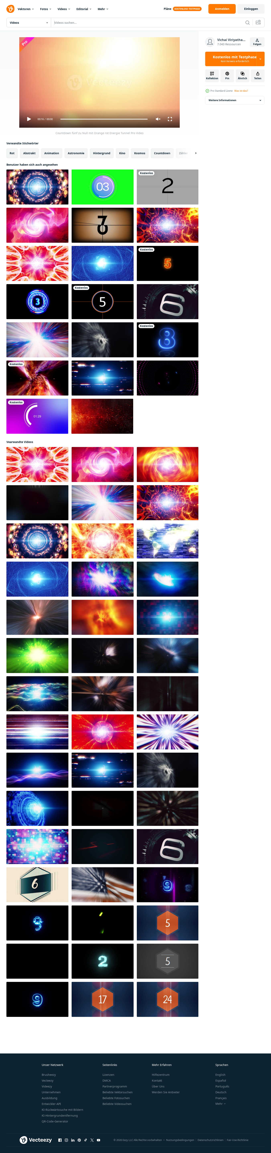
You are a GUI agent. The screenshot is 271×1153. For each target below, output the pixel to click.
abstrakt (29, 153)
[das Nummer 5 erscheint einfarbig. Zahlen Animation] (167, 961)
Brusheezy (49, 1075)
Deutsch (220, 1092)
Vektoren (24, 9)
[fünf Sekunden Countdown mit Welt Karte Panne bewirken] (167, 540)
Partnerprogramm (115, 1086)
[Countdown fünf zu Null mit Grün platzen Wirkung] (37, 655)
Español (220, 1080)
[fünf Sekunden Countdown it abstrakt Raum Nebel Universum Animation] (167, 579)
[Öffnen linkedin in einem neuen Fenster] (72, 1140)
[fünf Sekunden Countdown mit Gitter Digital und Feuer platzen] (167, 808)
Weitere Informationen (222, 100)
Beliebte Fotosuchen (116, 1098)
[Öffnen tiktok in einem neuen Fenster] (85, 1140)
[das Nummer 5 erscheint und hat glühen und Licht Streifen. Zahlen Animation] (167, 922)
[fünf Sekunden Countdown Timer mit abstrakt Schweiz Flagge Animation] (103, 808)
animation (51, 153)
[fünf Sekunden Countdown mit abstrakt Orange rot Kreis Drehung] (103, 731)
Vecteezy (47, 1080)
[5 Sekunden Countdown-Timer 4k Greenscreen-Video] (103, 187)
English (220, 1075)
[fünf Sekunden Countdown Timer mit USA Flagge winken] (103, 884)
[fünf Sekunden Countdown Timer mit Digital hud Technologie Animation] (103, 339)
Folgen (257, 44)
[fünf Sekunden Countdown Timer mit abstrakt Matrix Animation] (167, 693)
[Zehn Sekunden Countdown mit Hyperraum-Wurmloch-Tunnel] (37, 378)
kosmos (139, 153)
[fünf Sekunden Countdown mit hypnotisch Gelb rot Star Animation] (37, 263)
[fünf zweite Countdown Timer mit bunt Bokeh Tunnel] (37, 187)
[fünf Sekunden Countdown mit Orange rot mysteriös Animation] (37, 225)
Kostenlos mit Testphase (235, 59)
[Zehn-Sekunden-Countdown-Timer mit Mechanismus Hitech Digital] (167, 301)
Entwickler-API (51, 1104)
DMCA (107, 1080)
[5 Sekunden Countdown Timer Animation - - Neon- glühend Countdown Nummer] (167, 263)
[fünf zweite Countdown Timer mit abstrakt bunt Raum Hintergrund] (103, 579)
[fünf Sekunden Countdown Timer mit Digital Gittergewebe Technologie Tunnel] (103, 693)
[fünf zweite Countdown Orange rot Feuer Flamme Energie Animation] (103, 540)
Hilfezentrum (161, 1075)
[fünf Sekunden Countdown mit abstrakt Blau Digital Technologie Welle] (37, 693)
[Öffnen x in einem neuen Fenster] (92, 1140)
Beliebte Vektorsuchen (118, 1092)
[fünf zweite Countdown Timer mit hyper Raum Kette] (37, 339)
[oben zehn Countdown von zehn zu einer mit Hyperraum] (103, 846)
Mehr (101, 9)
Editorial (82, 9)
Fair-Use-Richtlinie (237, 1140)
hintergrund (101, 153)
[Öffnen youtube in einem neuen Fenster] (98, 1140)
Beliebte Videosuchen (117, 1104)
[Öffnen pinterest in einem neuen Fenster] (79, 1140)
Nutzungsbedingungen (180, 1140)
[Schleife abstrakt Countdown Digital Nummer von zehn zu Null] (37, 961)
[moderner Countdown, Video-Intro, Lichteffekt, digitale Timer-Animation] (103, 301)
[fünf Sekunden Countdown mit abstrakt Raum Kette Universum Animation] (37, 617)
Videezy (47, 1086)
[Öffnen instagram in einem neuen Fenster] (66, 1140)
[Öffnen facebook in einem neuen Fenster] (60, 1140)
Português (222, 1086)
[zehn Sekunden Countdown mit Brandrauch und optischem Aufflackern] (102, 416)
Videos (62, 9)
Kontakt (157, 1080)
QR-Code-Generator (55, 1121)
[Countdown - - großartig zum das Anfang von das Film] (103, 225)
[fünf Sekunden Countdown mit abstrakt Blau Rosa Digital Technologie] (37, 770)
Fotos (44, 9)
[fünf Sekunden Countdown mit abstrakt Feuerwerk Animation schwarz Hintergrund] (103, 655)
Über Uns (158, 1086)
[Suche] (247, 22)
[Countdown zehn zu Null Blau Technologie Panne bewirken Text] (37, 922)
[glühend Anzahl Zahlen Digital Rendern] (103, 961)
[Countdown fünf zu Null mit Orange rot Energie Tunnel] (167, 464)
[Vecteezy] (10, 9)
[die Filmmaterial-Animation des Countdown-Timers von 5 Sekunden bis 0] (167, 187)
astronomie (76, 153)
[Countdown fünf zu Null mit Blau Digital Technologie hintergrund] (37, 808)
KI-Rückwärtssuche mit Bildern (62, 1110)
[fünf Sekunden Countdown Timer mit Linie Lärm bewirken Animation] (37, 731)
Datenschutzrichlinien (210, 1140)
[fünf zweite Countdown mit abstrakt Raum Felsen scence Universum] (167, 655)
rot (12, 153)
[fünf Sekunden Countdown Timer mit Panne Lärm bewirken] (103, 378)
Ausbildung (49, 1098)
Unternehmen (51, 1092)
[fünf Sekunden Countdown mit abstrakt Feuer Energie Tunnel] (103, 617)
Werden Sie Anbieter (166, 1092)
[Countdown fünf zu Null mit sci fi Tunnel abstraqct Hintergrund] (167, 225)
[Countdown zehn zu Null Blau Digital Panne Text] (167, 884)
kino (122, 153)
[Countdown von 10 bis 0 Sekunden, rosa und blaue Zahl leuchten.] (167, 339)
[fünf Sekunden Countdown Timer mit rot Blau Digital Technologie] (167, 617)
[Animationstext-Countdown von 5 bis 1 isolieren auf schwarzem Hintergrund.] (37, 301)
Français (221, 1098)
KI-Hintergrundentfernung (60, 1115)
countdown (162, 153)
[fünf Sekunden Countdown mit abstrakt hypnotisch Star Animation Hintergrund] (167, 731)
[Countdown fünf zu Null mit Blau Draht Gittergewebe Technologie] (103, 263)
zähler (183, 153)
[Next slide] (192, 153)
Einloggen (251, 9)
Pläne (167, 9)
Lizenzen (108, 1075)
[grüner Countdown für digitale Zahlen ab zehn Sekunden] (103, 922)
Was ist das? (241, 90)
